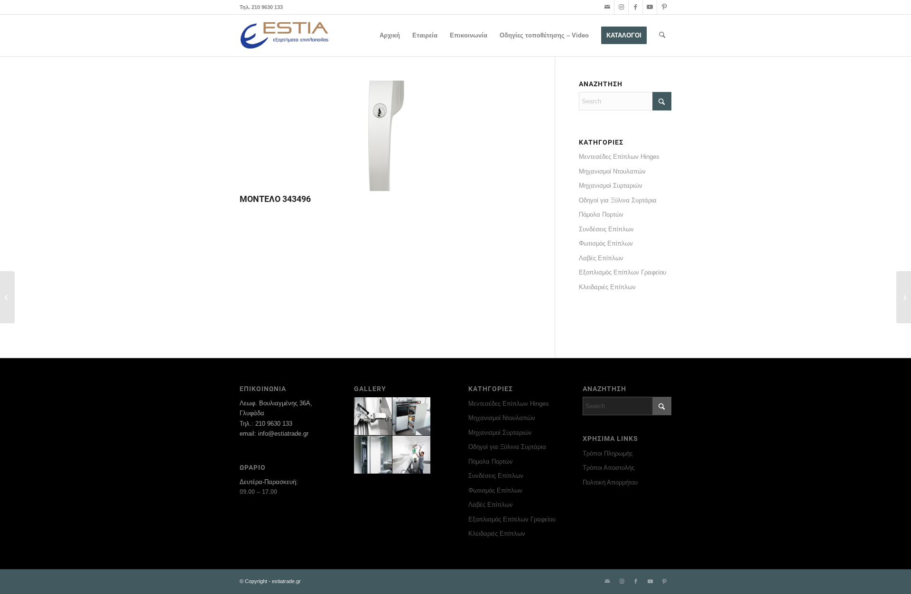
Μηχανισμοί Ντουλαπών (612, 171)
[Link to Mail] (607, 7)
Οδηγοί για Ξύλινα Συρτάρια (618, 200)
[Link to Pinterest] (664, 7)
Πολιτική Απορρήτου (610, 482)
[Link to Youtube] (650, 7)
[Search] (662, 35)
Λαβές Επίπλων (601, 258)
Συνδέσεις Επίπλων (606, 229)
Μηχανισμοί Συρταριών (610, 185)
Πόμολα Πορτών (601, 214)
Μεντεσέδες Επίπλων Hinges (619, 156)
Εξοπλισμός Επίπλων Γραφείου (622, 272)
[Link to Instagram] (621, 7)
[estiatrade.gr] (285, 35)
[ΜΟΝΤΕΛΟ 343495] (903, 297)
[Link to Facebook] (635, 7)
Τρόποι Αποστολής (608, 467)
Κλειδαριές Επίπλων (607, 287)
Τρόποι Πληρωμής (607, 453)
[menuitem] (389, 35)
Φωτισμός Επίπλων (606, 243)
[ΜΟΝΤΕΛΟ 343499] (7, 297)
